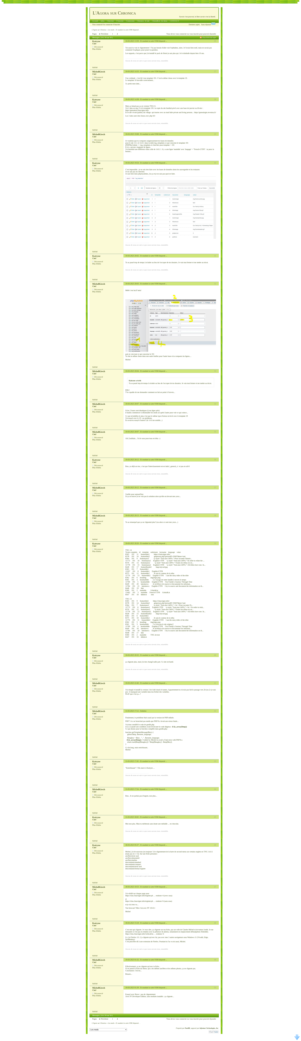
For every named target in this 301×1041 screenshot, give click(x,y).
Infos (102, 21)
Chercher (110, 21)
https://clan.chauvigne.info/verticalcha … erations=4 (144, 934)
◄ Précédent (103, 34)
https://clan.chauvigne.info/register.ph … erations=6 (144, 901)
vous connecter (181, 34)
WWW (95, 68)
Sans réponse (206, 25)
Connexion (130, 21)
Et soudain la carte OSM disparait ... (153, 41)
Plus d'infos (96, 49)
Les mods (111, 30)
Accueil (95, 21)
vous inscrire (194, 34)
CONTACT (174, 21)
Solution (143, 711)
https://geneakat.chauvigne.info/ (137, 110)
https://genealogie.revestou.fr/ (205, 112)
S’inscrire (119, 21)
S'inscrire (116, 25)
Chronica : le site (143, 21)
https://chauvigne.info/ (162, 554)
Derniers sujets (194, 25)
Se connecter (108, 25)
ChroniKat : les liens (159, 21)
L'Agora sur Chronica (114, 13)
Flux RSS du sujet (209, 38)
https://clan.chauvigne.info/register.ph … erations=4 (144, 896)
